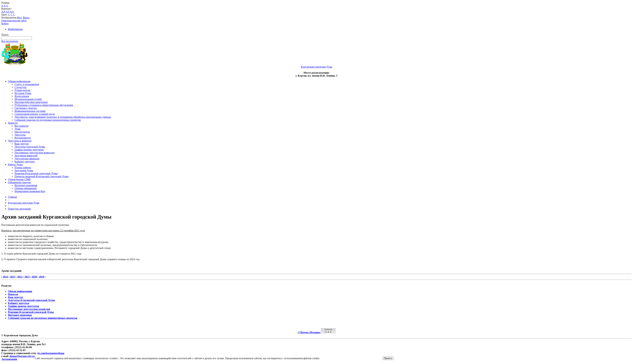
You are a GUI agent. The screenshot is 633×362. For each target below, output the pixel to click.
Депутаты (20, 134)
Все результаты (9, 41)
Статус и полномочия (27, 84)
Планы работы (23, 167)
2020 (34, 276)
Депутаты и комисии (19, 140)
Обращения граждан (19, 182)
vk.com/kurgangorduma (50, 353)
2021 (27, 276)
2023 (12, 276)
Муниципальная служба (28, 99)
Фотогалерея (22, 96)
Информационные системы (30, 111)
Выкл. (26, 17)
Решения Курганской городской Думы (36, 173)
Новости (13, 122)
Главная (12, 196)
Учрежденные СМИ (19, 179)
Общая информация (19, 81)
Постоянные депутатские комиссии (35, 152)
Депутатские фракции (27, 158)
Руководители (22, 90)
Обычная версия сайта (14, 20)
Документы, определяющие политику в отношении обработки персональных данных (63, 117)
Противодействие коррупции (31, 102)
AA (3, 11)
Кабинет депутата (25, 161)
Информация (15, 29)
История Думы (23, 93)
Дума (17, 128)
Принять (388, 358)
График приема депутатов (29, 149)
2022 (19, 276)
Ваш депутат (22, 143)
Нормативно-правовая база (30, 191)
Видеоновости (23, 137)
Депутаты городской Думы (30, 146)
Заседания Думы (24, 170)
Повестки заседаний (19, 208)
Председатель (22, 131)
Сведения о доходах (26, 108)
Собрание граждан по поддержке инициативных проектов (48, 120)
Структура (20, 87)
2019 (41, 276)
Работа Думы (15, 164)
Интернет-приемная (26, 185)
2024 (5, 276)
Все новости (22, 125)
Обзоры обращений (26, 188)
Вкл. (19, 17)
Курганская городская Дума (23, 202)
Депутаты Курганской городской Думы (31, 300)
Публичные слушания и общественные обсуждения (44, 105)
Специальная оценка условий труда (35, 114)
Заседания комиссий (26, 155)
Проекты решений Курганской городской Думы (42, 176)
